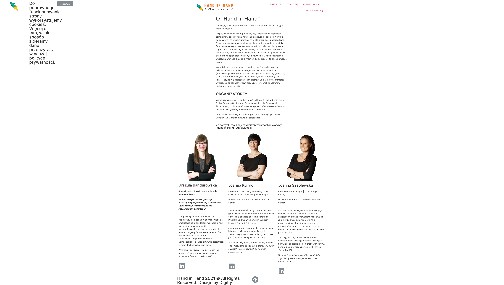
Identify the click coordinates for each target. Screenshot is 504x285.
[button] (65, 3)
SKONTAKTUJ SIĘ (314, 10)
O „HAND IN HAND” (313, 4)
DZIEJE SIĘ (275, 4)
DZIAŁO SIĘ (292, 4)
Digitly (225, 282)
